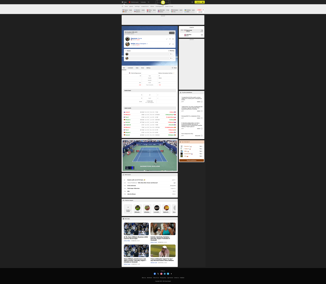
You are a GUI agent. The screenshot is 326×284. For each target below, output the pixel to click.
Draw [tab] (142, 67)
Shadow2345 (187, 153)
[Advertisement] (163, 20)
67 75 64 (142, 122)
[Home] (122, 6)
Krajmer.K (128, 124)
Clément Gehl (154, 262)
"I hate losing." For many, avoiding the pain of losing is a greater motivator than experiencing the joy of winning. (192, 108)
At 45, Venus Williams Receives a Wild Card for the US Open (136, 237)
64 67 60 (157, 119)
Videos (152, 6)
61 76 (156, 129)
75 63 (143, 127)
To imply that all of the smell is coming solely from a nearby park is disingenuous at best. (192, 98)
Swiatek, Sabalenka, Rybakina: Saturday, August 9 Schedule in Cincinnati (160, 238)
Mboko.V (127, 114)
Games (131, 6)
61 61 (143, 124)
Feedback (182, 277)
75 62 (156, 112)
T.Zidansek (171, 122)
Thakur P (186, 148)
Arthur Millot (127, 240)
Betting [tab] (148, 67)
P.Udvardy (171, 129)
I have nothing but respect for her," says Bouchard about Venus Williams (162, 259)
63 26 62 (142, 112)
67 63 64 (157, 114)
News (126, 6)
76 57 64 (157, 127)
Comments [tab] (130, 67)
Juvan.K (127, 112)
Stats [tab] (137, 67)
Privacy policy (163, 277)
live (199, 10)
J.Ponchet (171, 124)
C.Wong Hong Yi (169, 114)
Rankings (137, 6)
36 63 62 (157, 135)
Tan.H (127, 117)
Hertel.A (127, 122)
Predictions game (134, 2)
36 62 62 (142, 119)
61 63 (143, 132)
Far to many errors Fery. (187, 133)
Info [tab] (124, 67)
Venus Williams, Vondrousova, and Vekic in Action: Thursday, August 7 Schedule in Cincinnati (135, 260)
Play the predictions (191, 160)
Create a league (128, 210)
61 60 (156, 117)
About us (144, 277)
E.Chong (172, 119)
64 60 (143, 114)
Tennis (125, 2)
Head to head (169, 6)
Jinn (185, 156)
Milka (185, 151)
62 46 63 (142, 135)
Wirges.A (127, 119)
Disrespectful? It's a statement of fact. (191, 116)
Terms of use (156, 277)
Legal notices (170, 277)
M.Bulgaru (171, 135)
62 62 (156, 122)
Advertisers (149, 277)
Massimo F (187, 146)
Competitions (145, 6)
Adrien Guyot (154, 242)
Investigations (160, 6)
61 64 (143, 117)
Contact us (176, 277)
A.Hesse (172, 112)
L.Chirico (171, 132)
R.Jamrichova (170, 117)
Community (143, 2)
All (200, 12)
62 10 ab (142, 129)
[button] (148, 2)
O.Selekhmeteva (169, 127)
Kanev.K (127, 135)
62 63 (156, 132)
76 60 (156, 124)
